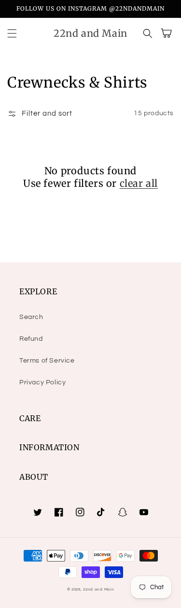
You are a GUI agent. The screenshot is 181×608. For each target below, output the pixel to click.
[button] (12, 33)
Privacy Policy (42, 382)
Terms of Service (47, 360)
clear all (139, 183)
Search (31, 317)
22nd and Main (98, 589)
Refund (31, 338)
